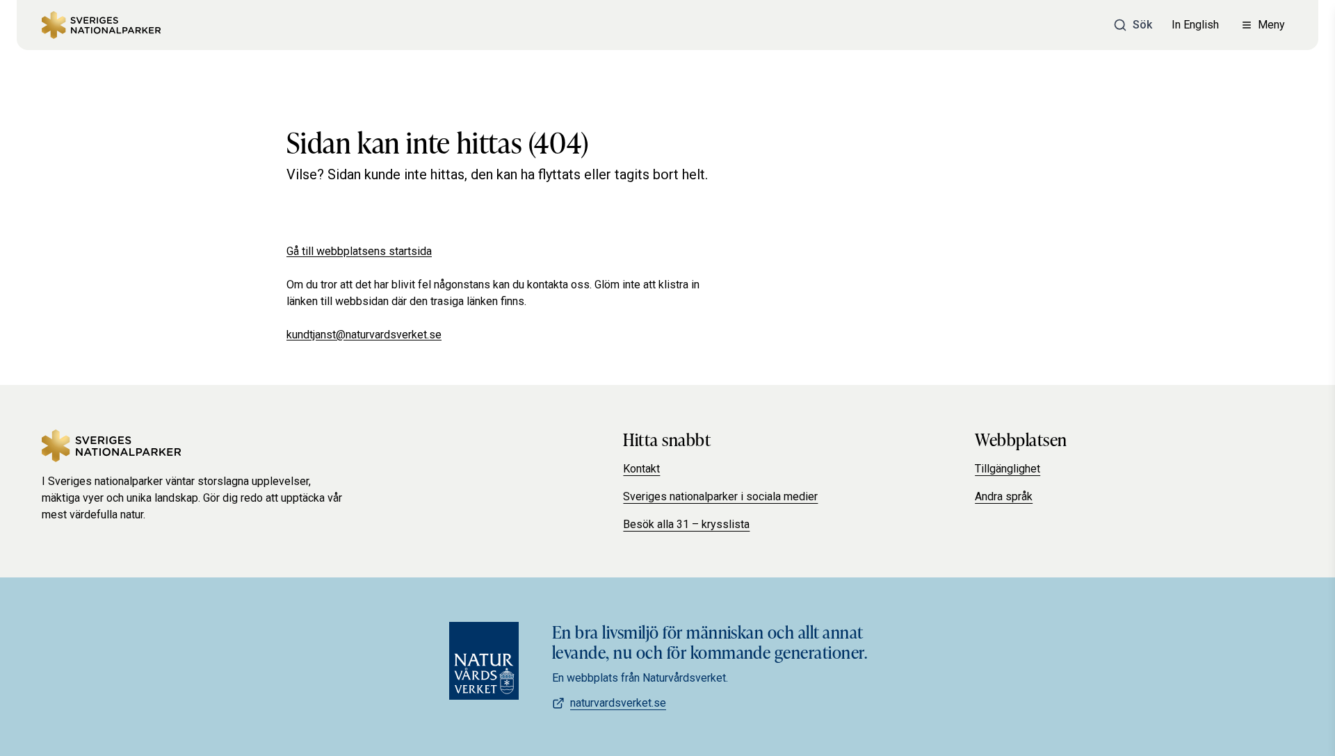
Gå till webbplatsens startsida (359, 251)
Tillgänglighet (1007, 468)
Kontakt (641, 468)
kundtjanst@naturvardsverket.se (364, 334)
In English (1195, 24)
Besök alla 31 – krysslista (686, 524)
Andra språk (1004, 496)
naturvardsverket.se (618, 702)
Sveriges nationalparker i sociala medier (720, 496)
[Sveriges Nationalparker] (101, 25)
